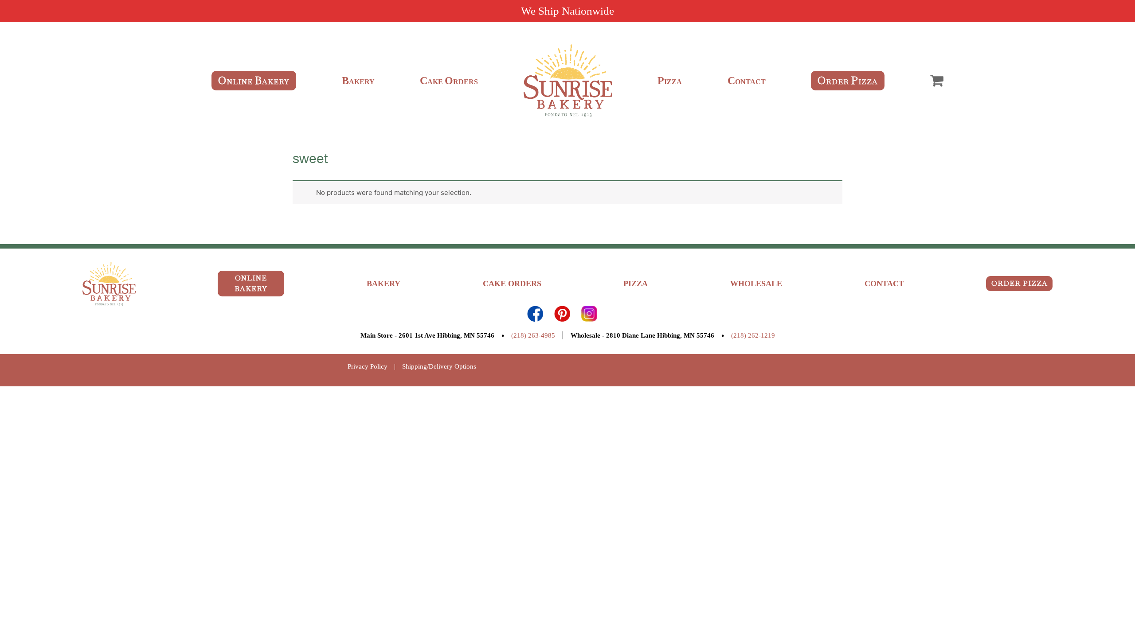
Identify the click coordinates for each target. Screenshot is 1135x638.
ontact (747, 82)
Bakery (383, 283)
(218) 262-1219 (753, 335)
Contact (884, 283)
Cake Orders (512, 283)
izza (670, 82)
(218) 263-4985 (533, 335)
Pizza (635, 283)
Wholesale (756, 283)
